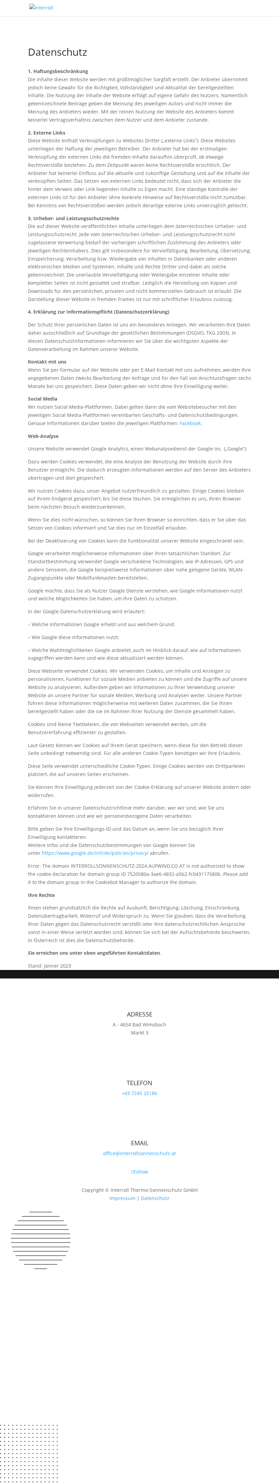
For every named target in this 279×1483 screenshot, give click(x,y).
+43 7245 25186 (139, 1093)
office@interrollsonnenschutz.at (139, 1153)
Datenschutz (155, 1198)
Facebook (190, 423)
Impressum (122, 1198)
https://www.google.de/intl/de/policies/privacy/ (95, 853)
